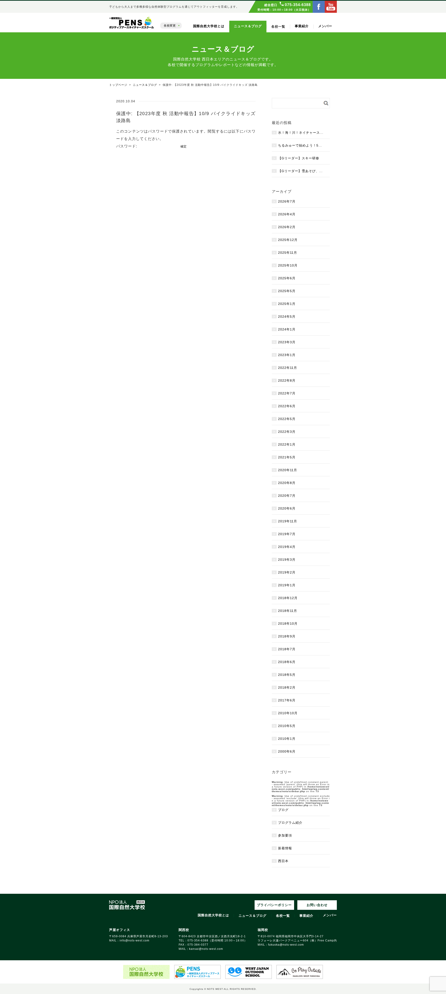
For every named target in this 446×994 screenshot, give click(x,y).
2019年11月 (287, 521)
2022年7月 (286, 393)
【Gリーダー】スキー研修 (298, 158)
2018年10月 (288, 623)
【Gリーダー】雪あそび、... (300, 171)
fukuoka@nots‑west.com (286, 944)
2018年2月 (286, 687)
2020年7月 (286, 495)
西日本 (283, 861)
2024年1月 (286, 329)
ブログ (283, 810)
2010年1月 (286, 738)
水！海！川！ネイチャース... (300, 132)
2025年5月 (286, 291)
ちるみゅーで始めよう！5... (300, 145)
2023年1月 (286, 355)
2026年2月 (286, 227)
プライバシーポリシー (274, 905)
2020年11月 (287, 470)
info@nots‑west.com (134, 940)
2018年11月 (287, 611)
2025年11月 (287, 252)
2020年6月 (286, 508)
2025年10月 (288, 265)
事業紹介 (302, 26)
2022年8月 (286, 380)
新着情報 (285, 848)
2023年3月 (286, 342)
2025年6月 (286, 278)
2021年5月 (286, 457)
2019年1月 (286, 585)
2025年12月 (288, 240)
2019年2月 (286, 572)
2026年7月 (286, 201)
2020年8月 (286, 483)
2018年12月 (288, 598)
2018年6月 (286, 662)
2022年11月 (287, 368)
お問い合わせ (317, 905)
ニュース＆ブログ (248, 26)
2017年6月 (286, 700)
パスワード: (127, 146)
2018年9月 (286, 636)
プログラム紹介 (290, 822)
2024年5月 (286, 316)
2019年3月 (286, 559)
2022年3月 (286, 432)
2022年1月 (286, 444)
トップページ (118, 85)
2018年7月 (286, 649)
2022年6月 (286, 406)
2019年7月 (286, 534)
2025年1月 (286, 304)
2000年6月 (286, 751)
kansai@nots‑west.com (206, 949)
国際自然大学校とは (208, 26)
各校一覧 (283, 915)
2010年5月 (286, 726)
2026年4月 (286, 214)
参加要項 (285, 835)
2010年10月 (288, 713)
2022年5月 (286, 419)
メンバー (325, 26)
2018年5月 (286, 675)
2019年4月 (286, 547)
